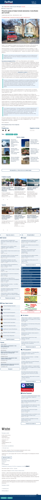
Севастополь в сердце (27, 275)
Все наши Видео (26, 270)
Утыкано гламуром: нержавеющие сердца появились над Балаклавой (9, 358)
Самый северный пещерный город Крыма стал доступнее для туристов (19, 217)
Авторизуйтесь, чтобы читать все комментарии (20, 170)
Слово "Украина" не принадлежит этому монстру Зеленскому (8, 346)
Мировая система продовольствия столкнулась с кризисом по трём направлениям (28, 251)
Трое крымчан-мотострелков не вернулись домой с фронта (10, 274)
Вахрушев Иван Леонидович (9, 332)
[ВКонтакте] (3, 130)
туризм (23, 212)
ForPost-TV (4, 462)
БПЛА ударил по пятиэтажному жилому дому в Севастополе (19, 188)
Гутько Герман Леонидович (9, 315)
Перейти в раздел (10, 339)
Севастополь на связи (27, 268)
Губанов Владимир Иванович (9, 305)
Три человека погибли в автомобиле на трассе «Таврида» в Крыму (9, 265)
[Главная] (9, 1)
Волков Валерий (6, 309)
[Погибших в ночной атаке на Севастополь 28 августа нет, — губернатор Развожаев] (8, 179)
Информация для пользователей (14, 451)
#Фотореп (18, 6)
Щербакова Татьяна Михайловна (10, 329)
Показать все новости (10, 298)
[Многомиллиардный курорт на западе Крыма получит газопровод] (33, 207)
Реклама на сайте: (5, 485)
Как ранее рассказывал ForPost (8, 61)
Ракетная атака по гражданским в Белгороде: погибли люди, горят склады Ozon (9, 242)
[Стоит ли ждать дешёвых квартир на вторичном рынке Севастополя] (25, 139)
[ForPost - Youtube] (28, 466)
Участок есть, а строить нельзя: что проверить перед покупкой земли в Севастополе (34, 151)
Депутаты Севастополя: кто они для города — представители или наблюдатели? (10, 352)
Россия (14, 6)
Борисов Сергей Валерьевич (9, 312)
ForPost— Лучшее (13, 468)
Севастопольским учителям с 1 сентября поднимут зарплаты (9, 284)
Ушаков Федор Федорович (8, 335)
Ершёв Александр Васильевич (9, 325)
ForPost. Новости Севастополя (17, 470)
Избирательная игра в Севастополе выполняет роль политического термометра (10, 364)
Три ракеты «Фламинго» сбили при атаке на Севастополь (32, 188)
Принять (10, 497)
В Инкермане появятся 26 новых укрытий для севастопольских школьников (9, 256)
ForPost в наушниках (27, 286)
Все (2, 6)
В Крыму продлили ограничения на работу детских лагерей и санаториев (7, 217)
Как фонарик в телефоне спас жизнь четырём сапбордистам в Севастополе (9, 260)
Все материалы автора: (10, 124)
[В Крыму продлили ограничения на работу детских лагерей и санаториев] (8, 207)
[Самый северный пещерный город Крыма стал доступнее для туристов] (20, 207)
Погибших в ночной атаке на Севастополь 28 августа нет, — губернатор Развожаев (8, 189)
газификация (35, 212)
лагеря (11, 212)
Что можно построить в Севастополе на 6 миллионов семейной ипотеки (9, 289)
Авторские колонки (6, 460)
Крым (11, 6)
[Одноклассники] (5, 130)
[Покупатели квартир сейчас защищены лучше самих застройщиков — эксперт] (6, 139)
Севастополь (7, 6)
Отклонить (4, 497)
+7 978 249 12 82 (5, 448)
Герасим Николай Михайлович (9, 319)
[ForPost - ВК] (26, 466)
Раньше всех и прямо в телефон (29, 278)
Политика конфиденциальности (30, 495)
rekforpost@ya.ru (5, 490)
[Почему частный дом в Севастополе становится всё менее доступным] (25, 157)
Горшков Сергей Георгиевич (9, 322)
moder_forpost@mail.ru (9, 445)
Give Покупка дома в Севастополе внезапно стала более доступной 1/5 (30, 129)
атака (11, 184)
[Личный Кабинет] (32, 1)
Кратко (3, 463)
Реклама (23, 6)
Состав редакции (5, 464)
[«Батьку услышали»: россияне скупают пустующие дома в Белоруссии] (6, 157)
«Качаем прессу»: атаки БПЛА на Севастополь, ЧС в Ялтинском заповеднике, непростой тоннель (10, 279)
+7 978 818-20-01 (5, 488)
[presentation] (3, 199)
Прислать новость (10, 235)
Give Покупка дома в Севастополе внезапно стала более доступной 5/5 (33, 129)
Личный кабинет (31, 235)
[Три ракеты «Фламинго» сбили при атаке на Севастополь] (33, 179)
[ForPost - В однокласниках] (29, 466)
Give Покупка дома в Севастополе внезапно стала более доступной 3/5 (32, 129)
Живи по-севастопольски (28, 283)
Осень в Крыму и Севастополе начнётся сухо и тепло (10, 251)
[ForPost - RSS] (25, 466)
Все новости (4, 459)
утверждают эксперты (22, 72)
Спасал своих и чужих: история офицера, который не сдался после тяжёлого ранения (10, 294)
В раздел (10, 369)
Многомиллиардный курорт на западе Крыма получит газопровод (32, 216)
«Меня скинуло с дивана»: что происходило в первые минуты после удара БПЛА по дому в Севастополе (30, 319)
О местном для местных (28, 273)
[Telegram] (8, 130)
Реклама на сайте (5, 433)
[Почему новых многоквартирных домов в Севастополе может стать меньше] (6, 148)
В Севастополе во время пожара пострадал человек (10, 269)
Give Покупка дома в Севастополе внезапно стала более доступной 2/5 (31, 129)
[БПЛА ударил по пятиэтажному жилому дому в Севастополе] (20, 179)
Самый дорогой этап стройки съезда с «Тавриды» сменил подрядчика (9, 247)
